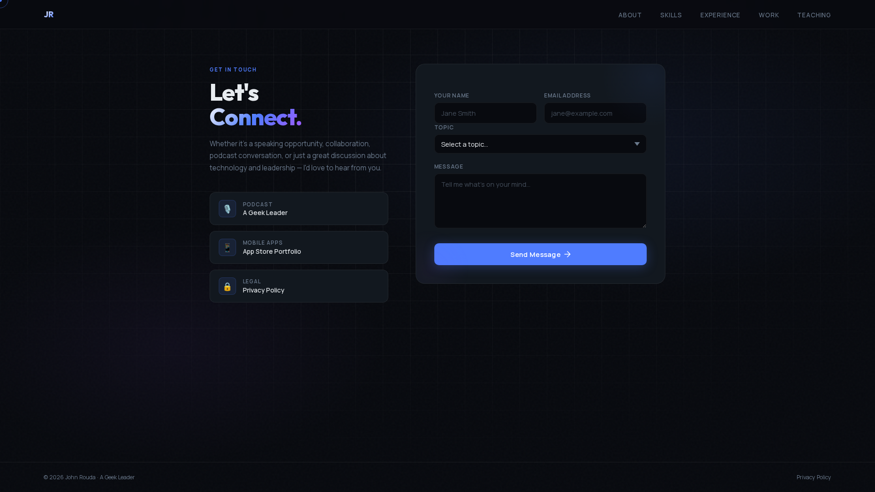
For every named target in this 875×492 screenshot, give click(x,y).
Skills (671, 15)
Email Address (567, 95)
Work (769, 15)
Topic (444, 127)
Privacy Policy (814, 477)
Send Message (535, 254)
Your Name (451, 95)
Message (448, 166)
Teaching (814, 15)
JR (48, 14)
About (630, 15)
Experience (720, 15)
